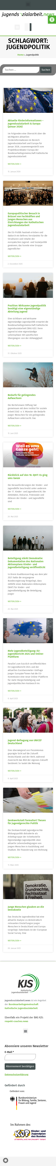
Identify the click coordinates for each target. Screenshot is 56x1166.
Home (20, 54)
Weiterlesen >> (14, 164)
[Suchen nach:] (21, 70)
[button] (52, 20)
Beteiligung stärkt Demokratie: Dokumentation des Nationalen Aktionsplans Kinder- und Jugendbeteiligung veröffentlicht (26, 563)
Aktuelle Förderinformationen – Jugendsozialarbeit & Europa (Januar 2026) (25, 123)
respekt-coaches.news (16, 1021)
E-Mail (9, 1052)
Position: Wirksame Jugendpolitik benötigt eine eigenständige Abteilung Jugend (27, 308)
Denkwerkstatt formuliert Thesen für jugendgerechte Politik (27, 822)
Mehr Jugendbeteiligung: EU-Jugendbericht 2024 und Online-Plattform (26, 653)
